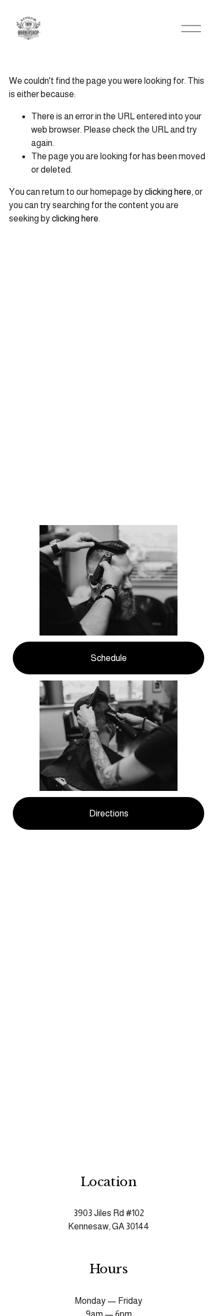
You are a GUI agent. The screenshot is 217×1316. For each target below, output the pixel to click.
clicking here (168, 191)
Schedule (109, 658)
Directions (109, 813)
